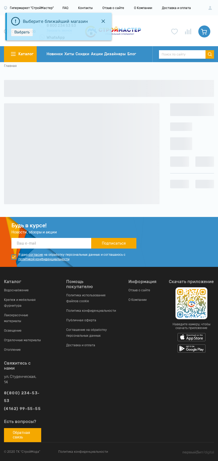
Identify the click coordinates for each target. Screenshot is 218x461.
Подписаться (114, 243)
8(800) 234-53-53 (22, 397)
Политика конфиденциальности (91, 311)
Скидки (82, 54)
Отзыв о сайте (113, 8)
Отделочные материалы (22, 340)
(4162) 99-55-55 (22, 409)
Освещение (13, 330)
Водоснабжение (16, 290)
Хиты (69, 54)
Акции (97, 54)
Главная (10, 66)
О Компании (143, 8)
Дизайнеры (115, 54)
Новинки (55, 54)
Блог (131, 54)
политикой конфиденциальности (43, 259)
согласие (35, 255)
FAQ (65, 8)
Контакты (85, 8)
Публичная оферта (81, 320)
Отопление (12, 350)
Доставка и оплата (176, 8)
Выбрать (22, 32)
